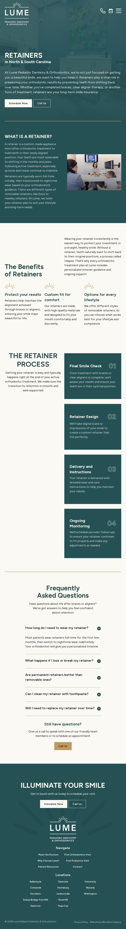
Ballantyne (35, 881)
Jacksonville (63, 893)
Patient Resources (48, 866)
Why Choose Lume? (48, 860)
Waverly (90, 887)
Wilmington (90, 893)
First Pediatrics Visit (77, 860)
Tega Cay (63, 905)
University (90, 881)
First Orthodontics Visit (77, 854)
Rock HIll (63, 899)
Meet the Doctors (48, 854)
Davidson (35, 893)
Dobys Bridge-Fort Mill (35, 899)
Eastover (36, 905)
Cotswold (35, 887)
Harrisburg (63, 887)
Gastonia (63, 881)
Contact (77, 866)
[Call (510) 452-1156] (102, 10)
